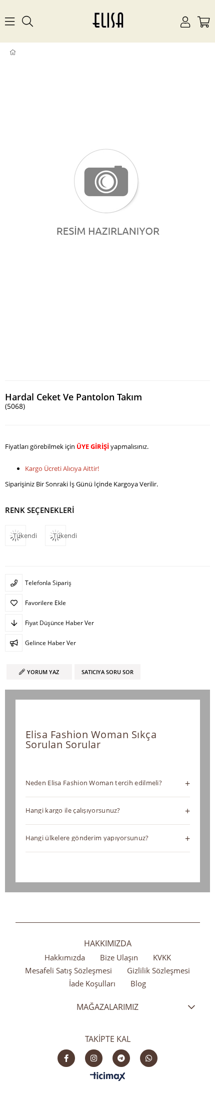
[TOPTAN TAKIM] (29, 53)
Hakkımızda (64, 957)
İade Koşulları (92, 983)
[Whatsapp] (149, 1058)
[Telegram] (121, 1058)
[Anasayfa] (19, 53)
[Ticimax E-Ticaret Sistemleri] (108, 1077)
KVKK (162, 957)
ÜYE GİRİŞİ (92, 446)
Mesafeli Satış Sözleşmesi (68, 970)
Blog (138, 983)
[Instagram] (93, 1058)
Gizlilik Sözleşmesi (158, 970)
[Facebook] (66, 1058)
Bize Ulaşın (119, 957)
